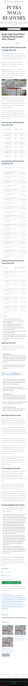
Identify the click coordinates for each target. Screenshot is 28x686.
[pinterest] (17, 1)
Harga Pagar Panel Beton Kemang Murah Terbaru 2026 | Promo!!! (20, 638)
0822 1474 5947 (6, 572)
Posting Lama (24, 674)
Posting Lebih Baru (5, 674)
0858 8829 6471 (6, 575)
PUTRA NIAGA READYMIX (13, 12)
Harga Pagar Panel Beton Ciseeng (9, 53)
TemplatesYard (12, 681)
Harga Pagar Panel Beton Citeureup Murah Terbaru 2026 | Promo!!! (7, 650)
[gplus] (10, 1)
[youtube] (15, 1)
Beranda (15, 674)
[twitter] (5, 1)
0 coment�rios (16, 43)
